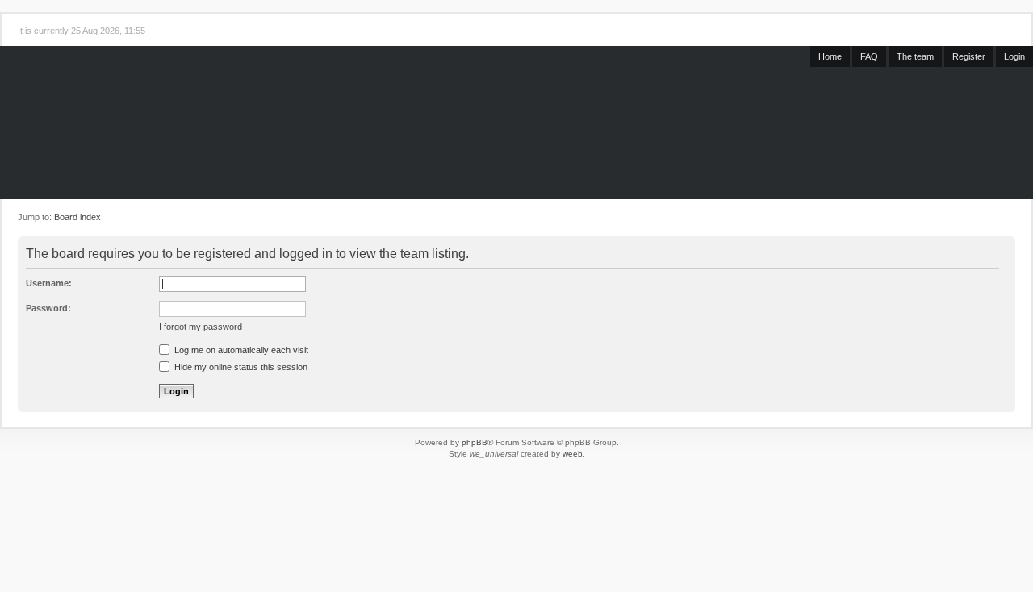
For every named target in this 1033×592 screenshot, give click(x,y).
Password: (48, 308)
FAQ (869, 56)
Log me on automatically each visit (240, 350)
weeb (573, 453)
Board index (77, 217)
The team (915, 56)
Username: (49, 283)
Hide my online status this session (239, 367)
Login (1014, 56)
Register (968, 56)
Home (830, 56)
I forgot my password (200, 326)
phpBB (474, 442)
